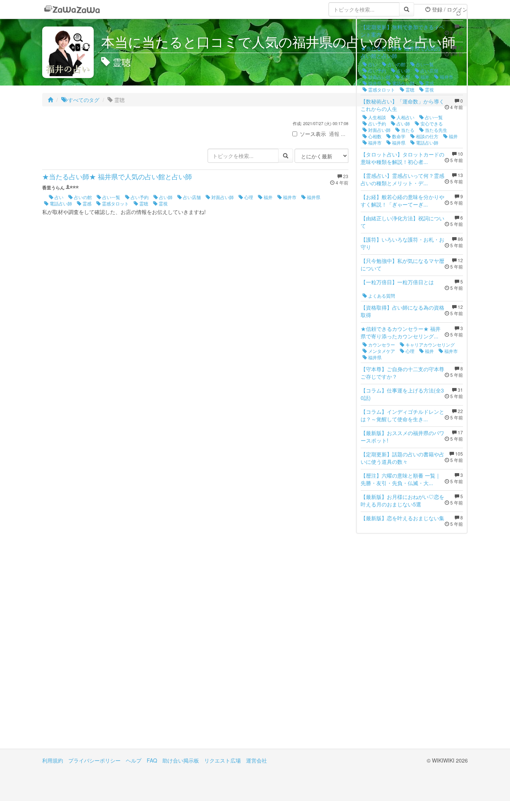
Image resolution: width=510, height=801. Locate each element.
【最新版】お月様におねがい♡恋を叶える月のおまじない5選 (402, 500)
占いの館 (82, 197)
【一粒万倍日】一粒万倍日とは (397, 282)
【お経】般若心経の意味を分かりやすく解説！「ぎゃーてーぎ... (402, 200)
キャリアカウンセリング (429, 344)
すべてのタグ (82, 99)
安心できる (431, 123)
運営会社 (256, 760)
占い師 (165, 197)
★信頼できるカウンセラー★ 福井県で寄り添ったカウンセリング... (401, 332)
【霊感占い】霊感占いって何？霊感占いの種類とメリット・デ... (402, 179)
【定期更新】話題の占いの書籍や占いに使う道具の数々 (402, 457)
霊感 (86, 203)
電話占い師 (60, 203)
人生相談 (376, 117)
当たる (407, 130)
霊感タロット (115, 203)
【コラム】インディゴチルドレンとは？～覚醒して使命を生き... (402, 415)
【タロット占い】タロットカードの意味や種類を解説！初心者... (402, 157)
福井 (267, 197)
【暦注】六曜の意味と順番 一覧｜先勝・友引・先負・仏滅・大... (401, 479)
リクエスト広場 (222, 760)
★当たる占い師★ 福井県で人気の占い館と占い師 (117, 176)
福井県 (313, 197)
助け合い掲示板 (180, 760)
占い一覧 (110, 197)
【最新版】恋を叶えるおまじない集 (402, 518)
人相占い (404, 117)
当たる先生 (435, 130)
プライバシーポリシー (94, 760)
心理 (248, 197)
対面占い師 (222, 197)
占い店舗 (191, 197)
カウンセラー (381, 344)
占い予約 (139, 197)
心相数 (374, 136)
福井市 (289, 197)
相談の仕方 (426, 136)
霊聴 (143, 203)
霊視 (163, 203)
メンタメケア (381, 351)
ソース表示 (313, 133)
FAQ (152, 760)
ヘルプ (134, 760)
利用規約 (52, 760)
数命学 (398, 136)
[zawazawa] (72, 9)
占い (58, 197)
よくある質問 (381, 295)
